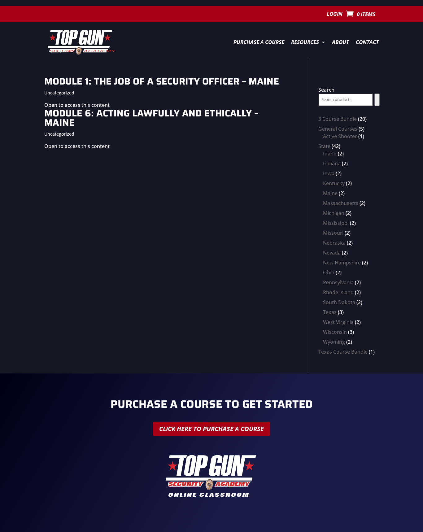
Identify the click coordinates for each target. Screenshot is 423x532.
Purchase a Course (258, 42)
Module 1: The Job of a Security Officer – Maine (161, 81)
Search (326, 89)
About (340, 42)
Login (334, 14)
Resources (305, 42)
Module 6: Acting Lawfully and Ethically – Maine (151, 118)
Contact (367, 42)
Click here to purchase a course (211, 429)
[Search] (377, 100)
